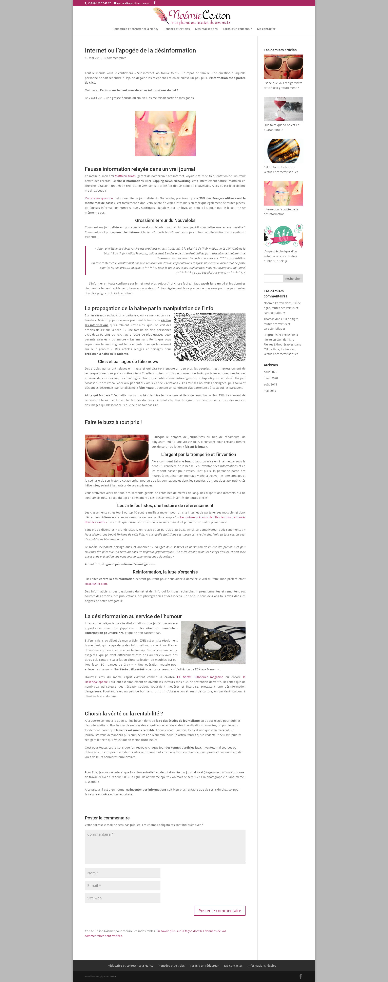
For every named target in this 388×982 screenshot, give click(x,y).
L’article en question (99, 198)
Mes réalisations (206, 29)
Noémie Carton (274, 303)
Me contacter (266, 29)
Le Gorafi (184, 677)
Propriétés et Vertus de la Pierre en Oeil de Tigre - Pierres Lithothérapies (281, 339)
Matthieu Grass (125, 176)
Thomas (269, 319)
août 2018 (270, 384)
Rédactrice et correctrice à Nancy (135, 29)
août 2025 (270, 372)
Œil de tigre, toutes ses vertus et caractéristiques (282, 308)
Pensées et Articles (177, 29)
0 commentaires (115, 58)
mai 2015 (270, 391)
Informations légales (262, 965)
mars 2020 (271, 378)
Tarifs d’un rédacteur (237, 29)
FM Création (110, 976)
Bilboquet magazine (209, 677)
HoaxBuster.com (96, 584)
